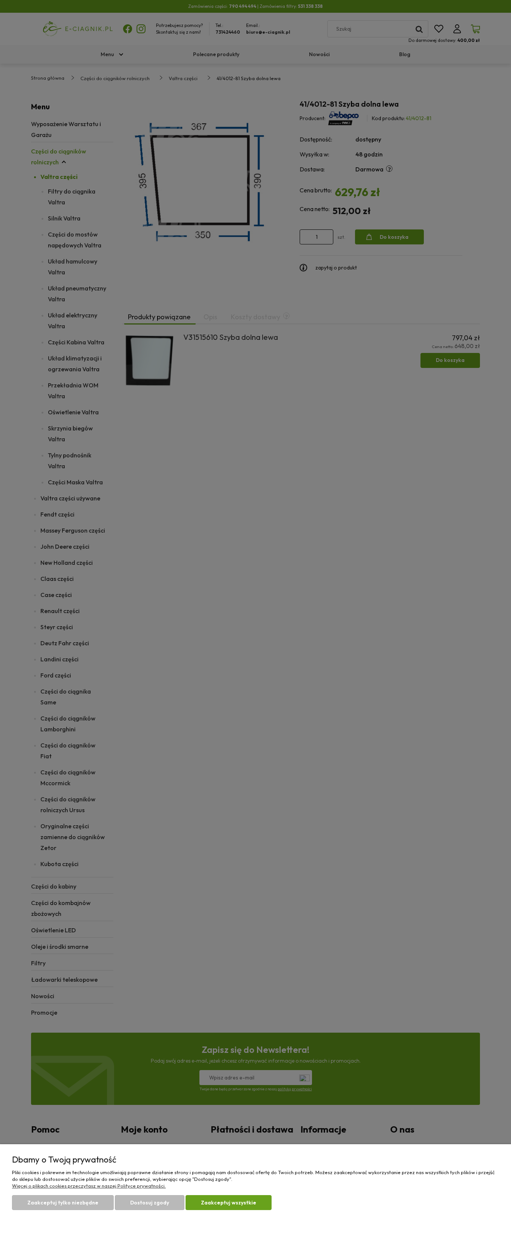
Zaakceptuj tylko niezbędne (62, 1202)
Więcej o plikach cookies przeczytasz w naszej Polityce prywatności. (89, 1186)
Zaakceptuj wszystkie (228, 1202)
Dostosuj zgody (149, 1202)
